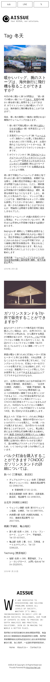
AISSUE (20, 17)
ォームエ (41, 135)
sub (9, 4)
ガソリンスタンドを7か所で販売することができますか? (25, 317)
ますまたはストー (33, 372)
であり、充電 (31, 99)
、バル (36, 336)
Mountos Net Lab (33, 667)
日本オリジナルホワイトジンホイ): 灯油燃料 (27, 162)
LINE (25, 4)
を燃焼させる (38, 166)
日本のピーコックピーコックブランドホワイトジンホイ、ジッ (27, 157)
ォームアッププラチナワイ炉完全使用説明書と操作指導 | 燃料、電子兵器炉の (25, 260)
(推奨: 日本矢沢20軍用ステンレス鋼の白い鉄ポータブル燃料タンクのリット (24, 436)
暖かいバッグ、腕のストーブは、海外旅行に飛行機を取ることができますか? (25, 83)
